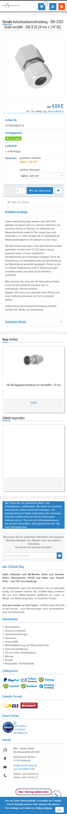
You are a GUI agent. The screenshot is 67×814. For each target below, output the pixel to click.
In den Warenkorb (41, 190)
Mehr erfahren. (44, 808)
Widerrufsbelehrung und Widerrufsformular (27, 645)
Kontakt (9, 659)
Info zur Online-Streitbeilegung (20, 652)
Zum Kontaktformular (24, 768)
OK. (59, 809)
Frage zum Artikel (19, 202)
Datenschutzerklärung (16, 649)
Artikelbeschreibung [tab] (16, 211)
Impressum (10, 638)
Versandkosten (55, 111)
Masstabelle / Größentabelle (19, 663)
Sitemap (9, 656)
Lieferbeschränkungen (16, 634)
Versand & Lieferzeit (15, 630)
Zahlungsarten (12, 626)
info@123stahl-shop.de (25, 765)
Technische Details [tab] (15, 321)
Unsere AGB (11, 641)
